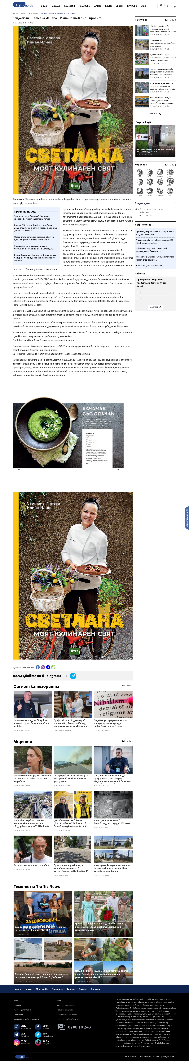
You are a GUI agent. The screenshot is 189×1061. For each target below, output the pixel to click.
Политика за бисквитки (67, 1019)
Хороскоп (141, 165)
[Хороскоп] (155, 195)
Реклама (17, 1005)
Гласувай (154, 307)
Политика (84, 6)
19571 (152, 155)
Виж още (154, 113)
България (69, 6)
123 (167, 63)
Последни (141, 20)
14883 (69, 730)
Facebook (38, 667)
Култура (132, 6)
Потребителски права (67, 1014)
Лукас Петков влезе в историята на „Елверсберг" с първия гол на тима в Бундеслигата (163, 59)
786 (28, 730)
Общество (41, 989)
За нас (16, 1000)
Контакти (18, 1014)
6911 (68, 830)
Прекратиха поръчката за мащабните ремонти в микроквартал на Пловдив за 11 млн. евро (71, 868)
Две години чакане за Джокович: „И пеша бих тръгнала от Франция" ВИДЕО (40, 928)
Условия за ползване (22, 1010)
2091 (68, 786)
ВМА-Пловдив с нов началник (149, 265)
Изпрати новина (187, 518)
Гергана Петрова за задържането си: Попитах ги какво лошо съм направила (32, 778)
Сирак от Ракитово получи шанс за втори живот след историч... (155, 259)
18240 (90, 981)
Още (143, 6)
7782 (108, 786)
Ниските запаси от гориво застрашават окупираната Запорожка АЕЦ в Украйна (162, 72)
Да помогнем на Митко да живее (31, 865)
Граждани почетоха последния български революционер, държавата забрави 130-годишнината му (99, 927)
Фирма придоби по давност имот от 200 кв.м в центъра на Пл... (154, 242)
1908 (28, 870)
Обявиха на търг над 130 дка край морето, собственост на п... (151, 250)
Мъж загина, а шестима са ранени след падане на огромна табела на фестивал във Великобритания (163, 87)
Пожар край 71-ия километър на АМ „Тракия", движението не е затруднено (71, 778)
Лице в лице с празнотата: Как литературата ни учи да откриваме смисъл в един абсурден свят (110, 723)
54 (167, 49)
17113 (30, 981)
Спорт (119, 6)
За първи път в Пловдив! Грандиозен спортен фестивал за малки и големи (162, 100)
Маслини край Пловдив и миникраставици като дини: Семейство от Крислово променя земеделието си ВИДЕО (101, 974)
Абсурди (95, 989)
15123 (30, 934)
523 (167, 92)
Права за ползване (65, 1010)
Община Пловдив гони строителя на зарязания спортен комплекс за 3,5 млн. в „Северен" (41, 976)
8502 (89, 934)
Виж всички (126, 686)
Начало (43, 6)
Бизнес (97, 6)
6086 (28, 786)
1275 (108, 730)
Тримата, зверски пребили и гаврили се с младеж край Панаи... (155, 233)
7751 (28, 830)
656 (167, 106)
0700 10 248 (79, 1027)
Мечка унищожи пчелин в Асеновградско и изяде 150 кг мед (112, 822)
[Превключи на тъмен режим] (174, 6)
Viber (43, 667)
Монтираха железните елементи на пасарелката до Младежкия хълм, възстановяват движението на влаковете (112, 868)
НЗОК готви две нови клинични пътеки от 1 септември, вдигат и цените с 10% (163, 30)
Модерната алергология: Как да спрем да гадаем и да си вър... (155, 150)
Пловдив (55, 6)
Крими (108, 6)
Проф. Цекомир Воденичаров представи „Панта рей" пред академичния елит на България (70, 723)
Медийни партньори (66, 1005)
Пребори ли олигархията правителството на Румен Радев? (151, 283)
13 (167, 34)
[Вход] (161, 6)
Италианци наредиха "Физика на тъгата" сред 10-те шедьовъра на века (31, 723)
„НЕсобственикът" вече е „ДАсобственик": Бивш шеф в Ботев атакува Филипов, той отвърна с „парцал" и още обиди (71, 823)
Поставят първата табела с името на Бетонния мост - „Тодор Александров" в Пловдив (31, 823)
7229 (68, 875)
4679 (108, 875)
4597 (108, 828)
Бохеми (83, 989)
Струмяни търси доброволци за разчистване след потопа (162, 43)
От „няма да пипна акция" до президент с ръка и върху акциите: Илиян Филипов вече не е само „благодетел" (112, 778)
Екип (59, 1000)
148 (167, 77)
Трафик (71, 989)
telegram (48, 667)
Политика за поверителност (26, 1019)
